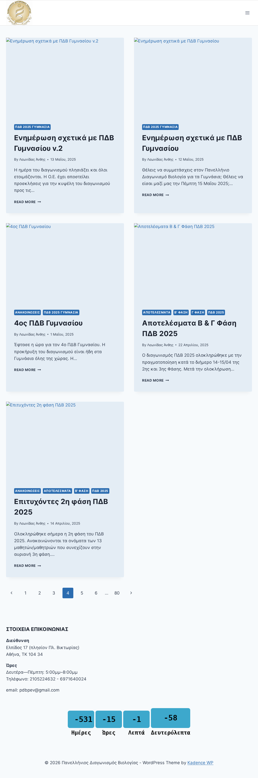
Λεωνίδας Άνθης (32, 159)
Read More (27, 202)
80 (117, 593)
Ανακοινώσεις (27, 312)
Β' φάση (181, 312)
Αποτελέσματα (156, 312)
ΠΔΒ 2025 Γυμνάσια (32, 127)
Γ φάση (198, 312)
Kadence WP (200, 762)
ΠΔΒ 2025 (216, 312)
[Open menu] (247, 13)
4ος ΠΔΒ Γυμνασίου (48, 323)
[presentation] (65, 77)
